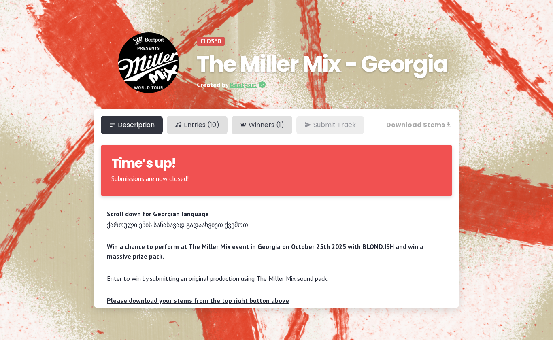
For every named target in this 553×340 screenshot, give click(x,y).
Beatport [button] (243, 85)
